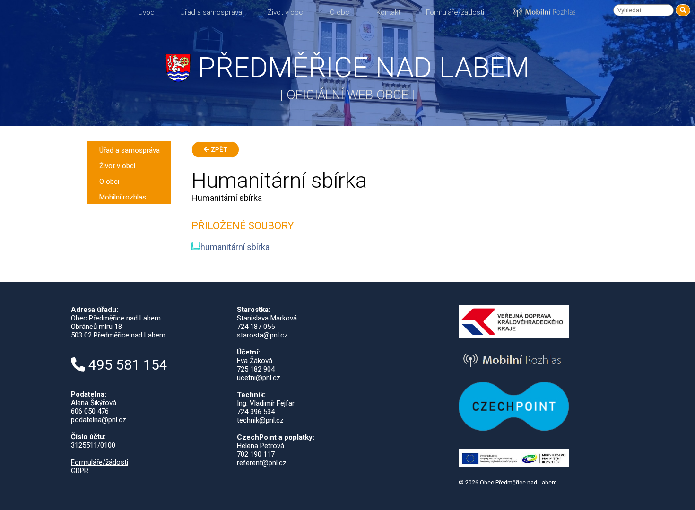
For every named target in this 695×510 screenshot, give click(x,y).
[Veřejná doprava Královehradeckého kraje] (514, 336)
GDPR (79, 471)
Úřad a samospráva (211, 12)
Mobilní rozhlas (122, 197)
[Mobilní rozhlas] (514, 369)
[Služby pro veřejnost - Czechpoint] (514, 428)
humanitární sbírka (234, 247)
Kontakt (388, 12)
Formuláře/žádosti (455, 12)
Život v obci (286, 12)
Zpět (218, 149)
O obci (340, 12)
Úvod (146, 12)
